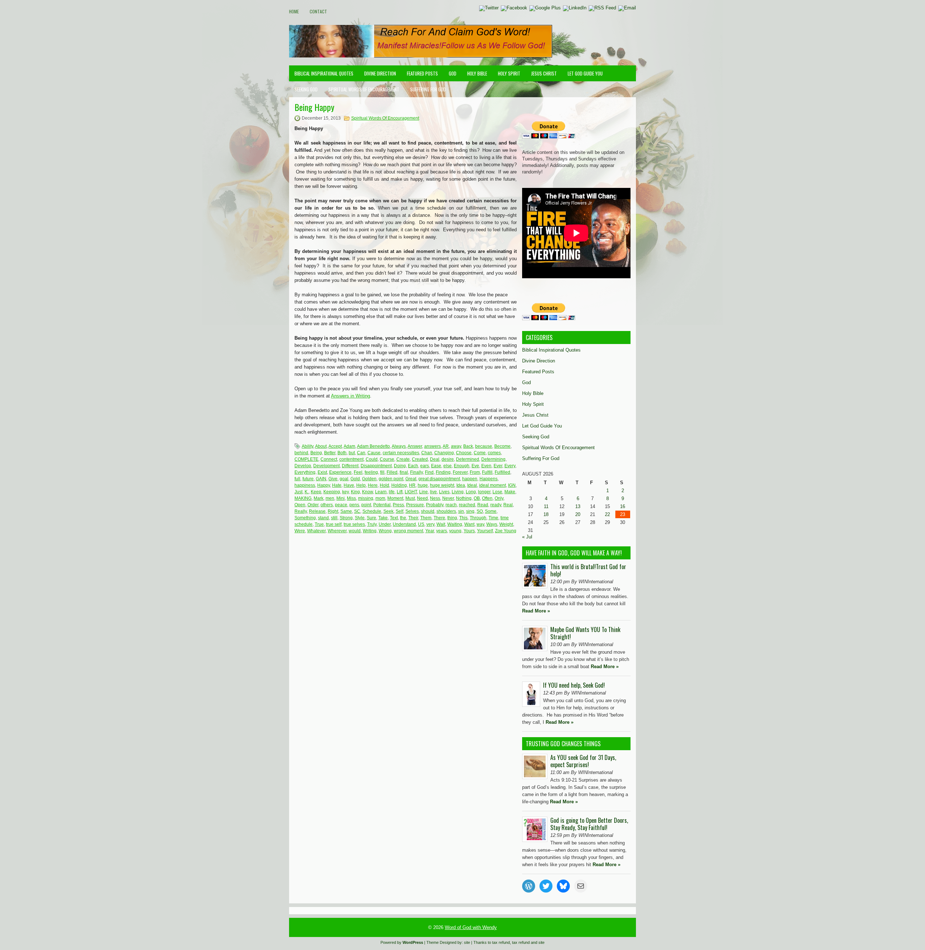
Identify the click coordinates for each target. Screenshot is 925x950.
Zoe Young (505, 530)
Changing (444, 452)
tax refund (501, 942)
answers (432, 446)
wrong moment (408, 530)
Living (458, 491)
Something (305, 517)
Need (422, 498)
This (463, 517)
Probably (434, 504)
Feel (358, 472)
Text (394, 517)
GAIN (321, 478)
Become (502, 446)
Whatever (316, 530)
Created (420, 459)
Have (349, 485)
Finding (443, 472)
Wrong (385, 530)
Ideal (472, 485)
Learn (381, 491)
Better (329, 452)
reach (451, 504)
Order (312, 504)
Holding (399, 485)
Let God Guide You (585, 73)
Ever (498, 465)
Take (383, 517)
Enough (461, 465)
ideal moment (492, 485)
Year (429, 530)
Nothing (464, 498)
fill (382, 472)
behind (301, 452)
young (455, 530)
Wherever (337, 530)
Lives (444, 491)
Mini (340, 498)
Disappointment (376, 465)
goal (344, 478)
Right (333, 511)
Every (509, 465)
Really (300, 511)
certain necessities (401, 452)
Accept (335, 446)
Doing (400, 465)
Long (471, 491)
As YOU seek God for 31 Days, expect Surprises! (583, 761)
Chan (426, 452)
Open (299, 504)
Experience (340, 472)
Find (429, 472)
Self (399, 511)
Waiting (454, 524)
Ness (435, 498)
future (308, 478)
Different (350, 465)
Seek (388, 511)
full (297, 478)
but (352, 452)
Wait (440, 524)
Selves (412, 511)
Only (499, 498)
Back (468, 446)
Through (478, 517)
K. (307, 491)
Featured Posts (422, 73)
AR (446, 446)
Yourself (485, 530)
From (475, 472)
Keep (316, 491)
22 (607, 514)
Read (482, 504)
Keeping (331, 491)
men (330, 498)
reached (467, 504)
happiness (304, 485)
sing (470, 511)
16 (622, 506)
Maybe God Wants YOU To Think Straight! (585, 633)
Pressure (415, 504)
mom (380, 498)
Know (367, 491)
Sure (371, 517)
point (366, 504)
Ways (491, 524)
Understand (404, 524)
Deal (434, 459)
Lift (400, 491)
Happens (488, 478)
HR (412, 485)
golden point (391, 478)
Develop (302, 465)
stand (323, 517)
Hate (336, 485)
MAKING (302, 498)
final (404, 472)
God (452, 73)
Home (294, 11)
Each (413, 465)
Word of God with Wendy (471, 927)
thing (452, 517)
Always (399, 446)
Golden (369, 478)
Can (361, 452)
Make (509, 491)
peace (341, 504)
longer (484, 491)
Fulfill (487, 472)
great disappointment (439, 478)
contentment (351, 459)
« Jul (527, 537)
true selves (354, 524)
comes (494, 452)
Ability (307, 446)
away (456, 446)
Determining (493, 459)
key (345, 491)
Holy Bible (477, 73)
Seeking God (306, 89)
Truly (372, 524)
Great (410, 478)
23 (622, 514)
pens (354, 504)
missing (365, 498)
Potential (382, 504)
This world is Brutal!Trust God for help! (588, 570)
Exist (322, 472)
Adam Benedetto (373, 446)
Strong (346, 517)
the (403, 517)
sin (461, 511)
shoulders (446, 511)
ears (424, 465)
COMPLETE (306, 459)
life (392, 491)
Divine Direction (380, 73)
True (319, 524)
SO (480, 511)
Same (346, 511)
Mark (318, 498)
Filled (392, 472)
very (430, 524)
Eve (475, 465)
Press (398, 504)
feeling (371, 472)
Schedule (371, 511)
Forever (460, 472)
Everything (304, 472)
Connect (328, 459)
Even (486, 465)
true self (333, 524)
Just (298, 491)
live (433, 491)
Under (385, 524)
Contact (318, 11)
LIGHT (411, 491)
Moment (395, 498)
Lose (497, 491)
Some (490, 511)
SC (357, 511)
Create (403, 459)
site (467, 942)
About (321, 446)
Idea (460, 485)
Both (342, 452)
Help (361, 485)
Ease (436, 465)
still (334, 517)
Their (413, 517)
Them (425, 517)
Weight (506, 524)
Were (299, 530)
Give (332, 478)
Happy (323, 485)
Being (316, 452)
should (427, 511)
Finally (416, 472)
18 (545, 514)
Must (410, 498)
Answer (415, 446)
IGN (512, 485)
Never (448, 498)
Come (480, 452)
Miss (351, 498)
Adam (349, 446)
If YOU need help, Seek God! (574, 685)
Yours (469, 530)
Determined (467, 459)
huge (423, 485)
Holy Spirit (509, 73)
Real (508, 504)
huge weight (442, 485)
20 (577, 514)
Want (469, 524)
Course (387, 459)
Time (493, 517)
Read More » (536, 611)
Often (487, 498)
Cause (373, 452)
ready (495, 504)
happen (469, 478)
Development (326, 465)
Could (372, 459)
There (439, 517)
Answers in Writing (350, 396)
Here (373, 485)
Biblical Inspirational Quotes (323, 73)
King (355, 491)
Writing (370, 530)
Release (317, 511)
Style (360, 517)
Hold (384, 485)
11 (546, 506)
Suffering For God (428, 89)
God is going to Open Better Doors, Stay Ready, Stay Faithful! (589, 824)
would (355, 530)
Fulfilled (502, 472)
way (480, 524)
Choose (464, 452)
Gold (355, 478)
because (483, 446)
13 (577, 506)
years (441, 530)
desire (448, 459)
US (421, 524)
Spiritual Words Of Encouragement (363, 89)
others (326, 504)
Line (423, 491)
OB (477, 498)
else (447, 465)
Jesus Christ (544, 73)
